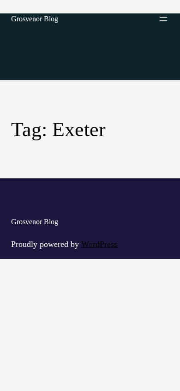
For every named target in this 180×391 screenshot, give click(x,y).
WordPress (99, 244)
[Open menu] (163, 19)
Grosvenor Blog (34, 19)
